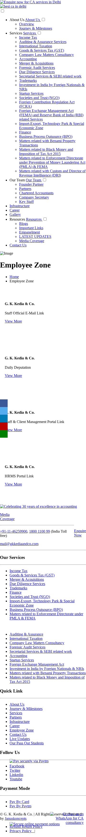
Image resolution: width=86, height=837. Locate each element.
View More (13, 321)
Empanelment (29, 232)
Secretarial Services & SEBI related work (50, 76)
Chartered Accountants (36, 193)
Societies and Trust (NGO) (39, 98)
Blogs (23, 224)
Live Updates (20, 739)
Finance (25, 132)
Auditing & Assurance (26, 634)
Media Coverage (31, 241)
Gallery (15, 214)
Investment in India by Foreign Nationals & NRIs (47, 669)
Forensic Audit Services (37, 68)
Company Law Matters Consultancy (46, 55)
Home (14, 277)
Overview (26, 24)
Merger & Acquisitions (36, 63)
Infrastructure (20, 206)
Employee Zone (22, 730)
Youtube (16, 779)
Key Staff (26, 202)
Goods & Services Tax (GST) (41, 50)
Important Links (31, 228)
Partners (25, 189)
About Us (17, 20)
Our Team (18, 180)
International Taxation (35, 46)
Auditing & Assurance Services (42, 42)
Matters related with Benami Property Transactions (48, 673)
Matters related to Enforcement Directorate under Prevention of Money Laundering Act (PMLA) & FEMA (52, 162)
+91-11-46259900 (13, 531)
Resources (18, 219)
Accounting (28, 59)
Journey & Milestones (35, 28)
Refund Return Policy (26, 827)
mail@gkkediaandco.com (19, 544)
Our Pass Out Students (27, 743)
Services (16, 33)
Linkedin (16, 775)
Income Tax (28, 37)
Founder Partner (31, 184)
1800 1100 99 (39, 531)
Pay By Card (19, 802)
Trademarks (28, 80)
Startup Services (31, 93)
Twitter (15, 770)
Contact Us (18, 245)
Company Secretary (34, 197)
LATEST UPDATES (35, 236)
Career (15, 210)
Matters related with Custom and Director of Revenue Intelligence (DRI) (52, 173)
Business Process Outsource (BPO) (45, 136)
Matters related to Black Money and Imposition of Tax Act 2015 (46, 151)
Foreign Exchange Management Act (37, 664)
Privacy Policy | (22, 831)
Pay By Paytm (20, 806)
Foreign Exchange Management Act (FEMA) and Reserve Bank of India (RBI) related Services (51, 115)
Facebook (17, 766)
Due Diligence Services (37, 72)
